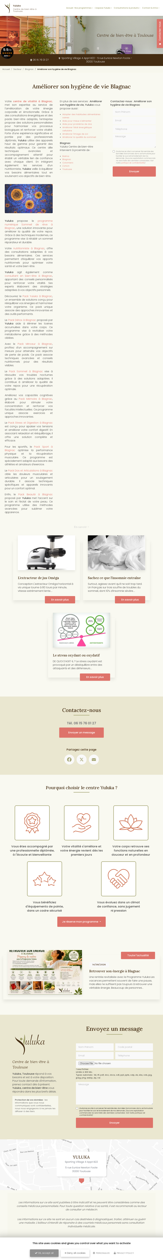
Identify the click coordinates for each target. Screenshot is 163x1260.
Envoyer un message (81, 732)
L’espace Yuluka (102, 8)
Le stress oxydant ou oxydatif (76, 655)
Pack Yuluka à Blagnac (37, 296)
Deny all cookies (75, 1253)
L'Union (65, 166)
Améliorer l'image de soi (75, 134)
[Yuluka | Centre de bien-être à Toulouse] (7, 8)
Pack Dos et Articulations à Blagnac (30, 470)
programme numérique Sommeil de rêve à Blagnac (29, 224)
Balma (65, 156)
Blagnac (29, 69)
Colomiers (67, 162)
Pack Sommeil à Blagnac (26, 371)
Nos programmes (83, 8)
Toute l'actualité (138, 955)
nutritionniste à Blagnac (29, 248)
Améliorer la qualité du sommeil (79, 137)
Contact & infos (150, 8)
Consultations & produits (126, 8)
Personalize (103, 1253)
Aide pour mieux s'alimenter (77, 121)
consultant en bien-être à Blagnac (28, 276)
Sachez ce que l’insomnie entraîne (114, 578)
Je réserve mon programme (80, 922)
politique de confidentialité (133, 162)
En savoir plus (60, 599)
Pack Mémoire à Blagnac (35, 399)
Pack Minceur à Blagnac (35, 344)
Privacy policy (125, 1253)
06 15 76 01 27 (41, 60)
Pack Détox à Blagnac (22, 320)
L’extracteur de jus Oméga (38, 578)
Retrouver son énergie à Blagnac (114, 971)
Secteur (17, 69)
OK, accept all (45, 1253)
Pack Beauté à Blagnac (35, 494)
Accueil (69, 8)
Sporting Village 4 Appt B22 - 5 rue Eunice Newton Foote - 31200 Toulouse (96, 59)
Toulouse (67, 169)
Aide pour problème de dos (77, 124)
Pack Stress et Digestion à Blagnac (30, 423)
